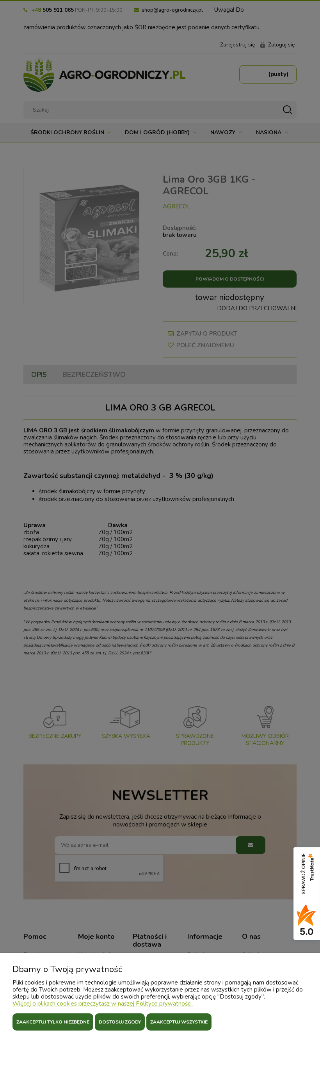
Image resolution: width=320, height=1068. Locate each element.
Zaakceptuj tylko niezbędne (52, 1022)
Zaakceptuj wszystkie (179, 1022)
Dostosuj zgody (120, 1022)
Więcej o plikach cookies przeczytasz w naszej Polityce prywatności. (102, 1004)
